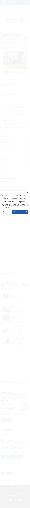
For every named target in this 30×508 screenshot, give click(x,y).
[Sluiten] (27, 193)
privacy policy (7, 207)
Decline (5, 212)
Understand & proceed (20, 212)
